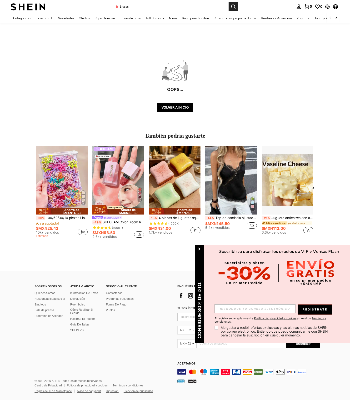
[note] (62, 211)
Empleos (40, 304)
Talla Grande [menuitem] (155, 18)
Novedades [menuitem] (66, 18)
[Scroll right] (336, 18)
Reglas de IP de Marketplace (53, 391)
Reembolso (77, 304)
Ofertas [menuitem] (84, 18)
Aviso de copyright (89, 391)
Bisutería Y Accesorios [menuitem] (276, 18)
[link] (308, 6)
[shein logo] (28, 6)
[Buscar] (233, 6)
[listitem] (62, 192)
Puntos (110, 310)
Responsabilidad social (50, 298)
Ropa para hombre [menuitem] (195, 18)
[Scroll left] (330, 18)
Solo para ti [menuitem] (45, 18)
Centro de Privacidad (48, 385)
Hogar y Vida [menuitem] (323, 18)
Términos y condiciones (128, 385)
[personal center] (299, 7)
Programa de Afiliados (49, 316)
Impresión (112, 391)
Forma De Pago (116, 304)
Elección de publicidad (138, 391)
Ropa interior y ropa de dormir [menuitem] (235, 18)
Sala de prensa (44, 310)
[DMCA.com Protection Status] (192, 381)
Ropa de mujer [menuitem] (105, 18)
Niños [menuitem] (173, 18)
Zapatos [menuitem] (303, 18)
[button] (327, 7)
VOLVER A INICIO (175, 107)
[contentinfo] (248, 372)
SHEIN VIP (77, 330)
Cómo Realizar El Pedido (81, 311)
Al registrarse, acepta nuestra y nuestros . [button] (270, 320)
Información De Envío (84, 293)
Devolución (77, 298)
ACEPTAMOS (186, 363)
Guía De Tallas (79, 324)
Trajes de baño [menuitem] (130, 18)
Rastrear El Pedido (82, 318)
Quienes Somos (45, 293)
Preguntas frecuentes (120, 298)
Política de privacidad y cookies (87, 385)
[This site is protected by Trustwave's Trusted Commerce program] (181, 381)
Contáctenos (114, 293)
